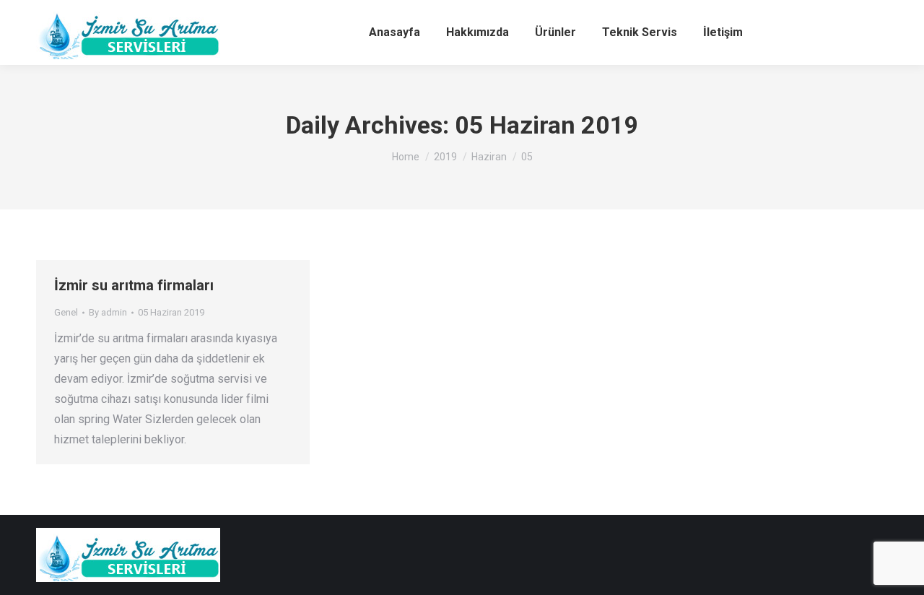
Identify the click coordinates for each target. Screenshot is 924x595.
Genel (66, 312)
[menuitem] (394, 32)
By (108, 312)
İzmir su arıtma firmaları (134, 285)
